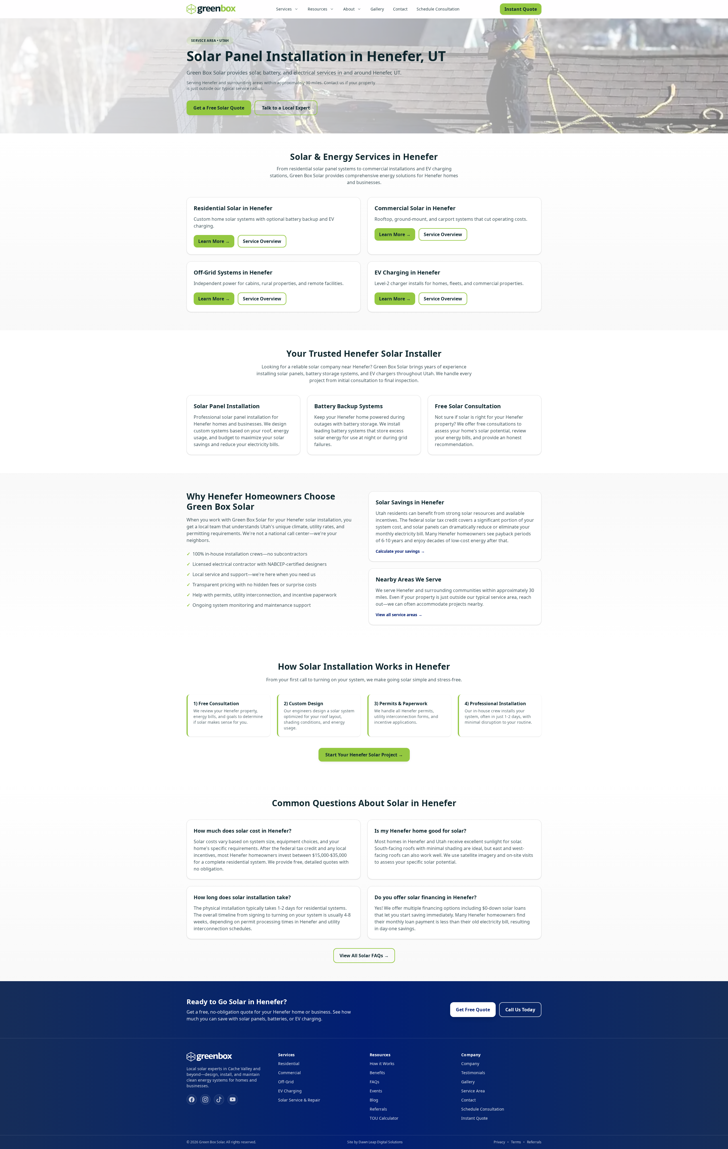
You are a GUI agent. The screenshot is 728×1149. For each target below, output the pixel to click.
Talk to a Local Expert (286, 108)
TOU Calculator (384, 1118)
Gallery (377, 9)
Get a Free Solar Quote (218, 108)
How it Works (382, 1063)
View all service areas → (399, 614)
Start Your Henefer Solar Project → (364, 755)
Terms (516, 1142)
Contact (400, 9)
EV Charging (290, 1091)
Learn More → (214, 241)
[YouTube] (233, 1099)
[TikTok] (219, 1099)
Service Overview (262, 241)
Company (470, 1063)
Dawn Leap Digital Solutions (381, 1142)
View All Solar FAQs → (364, 955)
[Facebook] (192, 1099)
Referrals (378, 1109)
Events (376, 1091)
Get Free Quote (473, 1009)
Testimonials (473, 1072)
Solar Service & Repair (299, 1100)
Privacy (499, 1142)
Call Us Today (520, 1009)
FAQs (374, 1081)
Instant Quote (520, 9)
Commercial (289, 1072)
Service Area (473, 1091)
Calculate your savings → (400, 551)
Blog (374, 1100)
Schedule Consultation (438, 9)
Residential (288, 1063)
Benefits (377, 1072)
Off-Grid (286, 1081)
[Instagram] (205, 1099)
